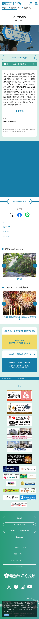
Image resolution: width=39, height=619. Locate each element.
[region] (19, 8)
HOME (4, 378)
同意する (6, 614)
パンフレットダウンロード (19, 560)
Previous (4, 266)
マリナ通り (21, 378)
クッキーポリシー (29, 609)
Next (35, 266)
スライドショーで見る (20, 57)
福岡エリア (6, 227)
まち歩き (6, 236)
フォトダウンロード (19, 547)
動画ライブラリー (19, 554)
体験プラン (12, 378)
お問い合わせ (19, 566)
